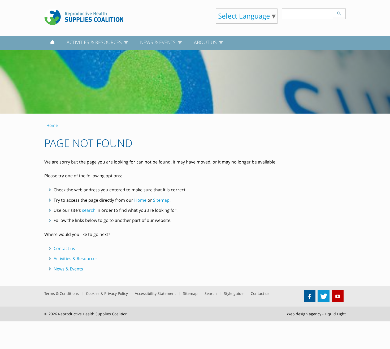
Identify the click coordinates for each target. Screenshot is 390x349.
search (89, 210)
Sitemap (161, 200)
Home (140, 200)
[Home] (52, 43)
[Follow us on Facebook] (310, 296)
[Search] (339, 13)
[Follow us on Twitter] (324, 296)
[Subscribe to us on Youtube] (338, 296)
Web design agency (304, 313)
